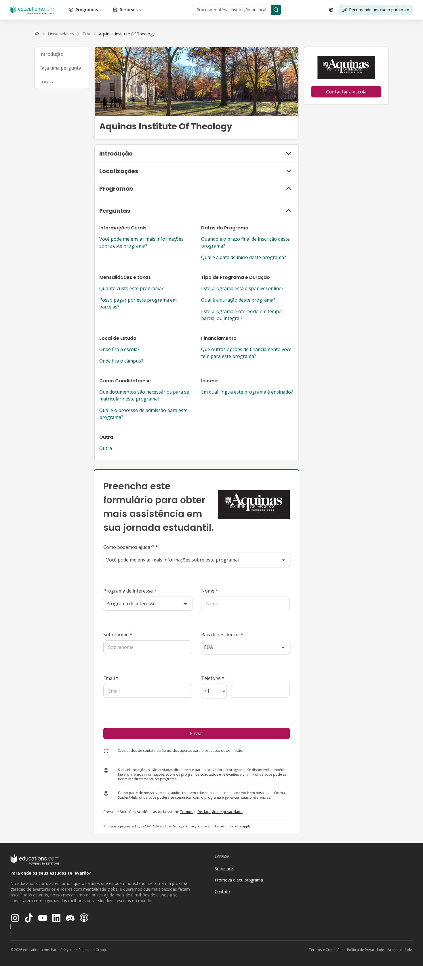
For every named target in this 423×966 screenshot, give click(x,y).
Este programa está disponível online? (242, 288)
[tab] (62, 54)
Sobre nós (224, 868)
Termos (186, 811)
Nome (209, 591)
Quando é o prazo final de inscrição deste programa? (245, 242)
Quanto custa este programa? (131, 288)
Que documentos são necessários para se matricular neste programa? (144, 395)
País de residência (222, 634)
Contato (222, 891)
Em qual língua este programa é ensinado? (247, 392)
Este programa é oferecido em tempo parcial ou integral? (241, 314)
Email (111, 678)
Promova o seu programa (239, 880)
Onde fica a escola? (119, 349)
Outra (105, 448)
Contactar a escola (346, 92)
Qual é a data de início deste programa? (243, 257)
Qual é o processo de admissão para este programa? (143, 413)
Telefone (212, 678)
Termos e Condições (326, 949)
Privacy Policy (196, 826)
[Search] (276, 10)
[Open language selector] (331, 10)
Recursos (129, 9)
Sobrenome (117, 634)
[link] (127, 34)
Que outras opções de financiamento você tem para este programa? (246, 352)
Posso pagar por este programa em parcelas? (138, 303)
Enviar (196, 733)
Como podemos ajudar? (130, 547)
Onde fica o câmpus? (121, 361)
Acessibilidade (400, 949)
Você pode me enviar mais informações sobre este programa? (141, 242)
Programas (87, 9)
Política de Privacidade (365, 949)
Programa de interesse (130, 591)
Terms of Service (227, 826)
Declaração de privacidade (220, 811)
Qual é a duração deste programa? (238, 300)
